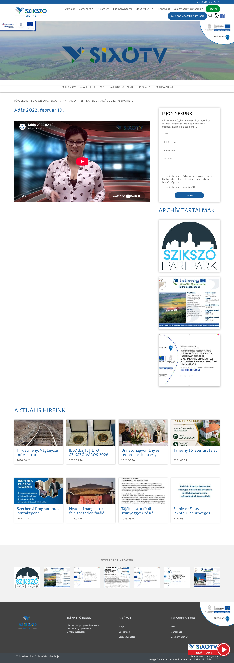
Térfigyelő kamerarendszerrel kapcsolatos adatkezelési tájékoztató (183, 659)
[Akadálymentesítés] (216, 15)
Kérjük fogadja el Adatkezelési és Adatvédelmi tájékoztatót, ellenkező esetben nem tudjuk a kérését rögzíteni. (187, 179)
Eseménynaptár (122, 9)
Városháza (85, 9)
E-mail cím (167, 148)
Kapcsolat (164, 9)
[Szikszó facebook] (219, 16)
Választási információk (187, 9)
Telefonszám (168, 140)
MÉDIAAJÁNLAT (164, 87)
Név (164, 131)
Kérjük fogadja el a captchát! (179, 187)
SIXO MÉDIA (144, 9)
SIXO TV (56, 101)
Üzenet (166, 157)
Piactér (212, 9)
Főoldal (21, 101)
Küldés (189, 195)
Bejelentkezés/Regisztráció (187, 16)
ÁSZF (102, 87)
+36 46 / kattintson (80, 628)
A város (102, 9)
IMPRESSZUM (68, 87)
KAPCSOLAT (145, 87)
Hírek (121, 626)
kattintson (79, 631)
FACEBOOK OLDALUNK (121, 87)
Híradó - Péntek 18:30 (81, 101)
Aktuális (70, 9)
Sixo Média (39, 101)
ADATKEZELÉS (88, 87)
